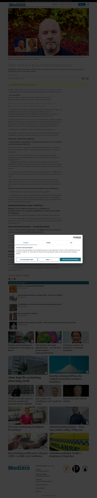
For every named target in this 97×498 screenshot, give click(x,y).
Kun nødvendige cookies (26, 259)
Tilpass (48, 259)
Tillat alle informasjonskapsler (70, 259)
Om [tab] (71, 242)
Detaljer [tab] (48, 242)
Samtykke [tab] (25, 242)
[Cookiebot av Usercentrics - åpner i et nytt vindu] (74, 238)
